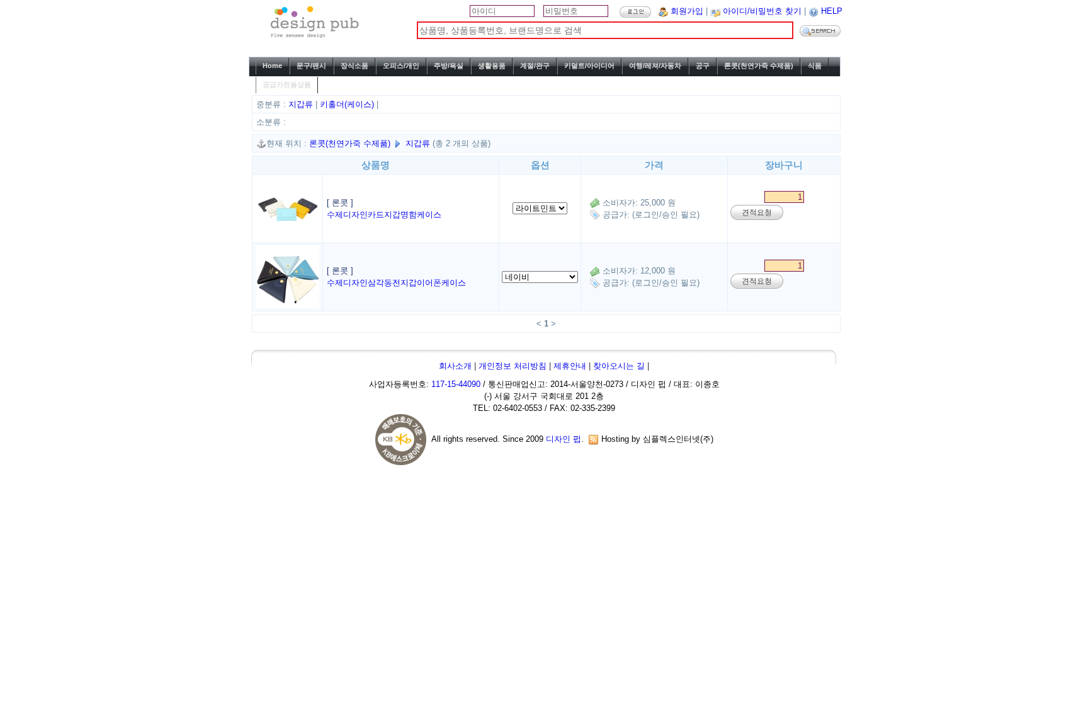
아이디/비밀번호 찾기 (762, 11)
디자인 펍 (563, 439)
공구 (703, 65)
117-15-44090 (455, 384)
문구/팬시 (311, 65)
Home (272, 65)
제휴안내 (569, 366)
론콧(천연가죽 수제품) (758, 65)
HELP (831, 11)
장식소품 (354, 65)
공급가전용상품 (287, 84)
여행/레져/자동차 (655, 65)
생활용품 (492, 65)
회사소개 (455, 366)
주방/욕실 (448, 65)
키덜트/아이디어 (589, 65)
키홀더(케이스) (348, 104)
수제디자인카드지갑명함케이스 (384, 214)
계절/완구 (535, 65)
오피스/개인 (401, 65)
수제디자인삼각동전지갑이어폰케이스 (396, 282)
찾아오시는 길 (619, 366)
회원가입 (687, 11)
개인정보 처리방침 (513, 366)
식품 (815, 65)
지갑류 (301, 104)
